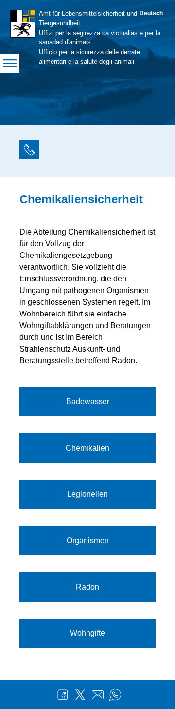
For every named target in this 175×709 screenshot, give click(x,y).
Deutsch (151, 13)
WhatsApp (115, 695)
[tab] (29, 151)
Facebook (62, 695)
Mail (97, 695)
